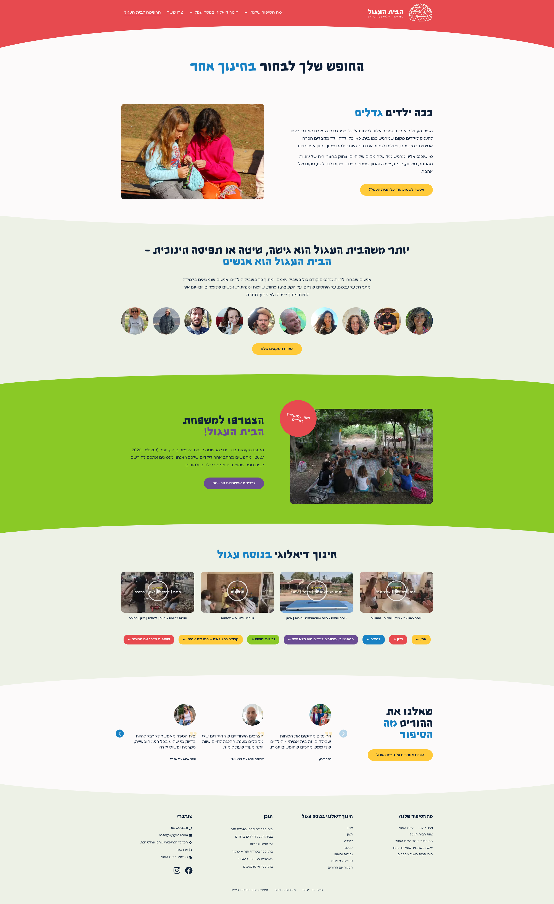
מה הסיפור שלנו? (266, 12)
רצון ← (398, 639)
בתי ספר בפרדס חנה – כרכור (252, 851)
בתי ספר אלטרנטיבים (258, 867)
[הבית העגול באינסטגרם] (177, 870)
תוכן (268, 816)
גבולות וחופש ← (263, 639)
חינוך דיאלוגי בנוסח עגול (216, 12)
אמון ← (421, 639)
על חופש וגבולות (261, 844)
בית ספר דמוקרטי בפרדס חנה (252, 829)
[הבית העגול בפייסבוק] (189, 870)
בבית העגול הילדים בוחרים (254, 836)
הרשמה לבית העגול (142, 12)
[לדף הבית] (400, 12)
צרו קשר (175, 12)
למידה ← (373, 639)
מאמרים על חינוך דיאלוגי (255, 859)
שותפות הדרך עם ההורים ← (149, 639)
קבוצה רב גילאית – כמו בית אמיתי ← (210, 639)
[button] (396, 592)
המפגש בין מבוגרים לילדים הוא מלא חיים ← (321, 639)
